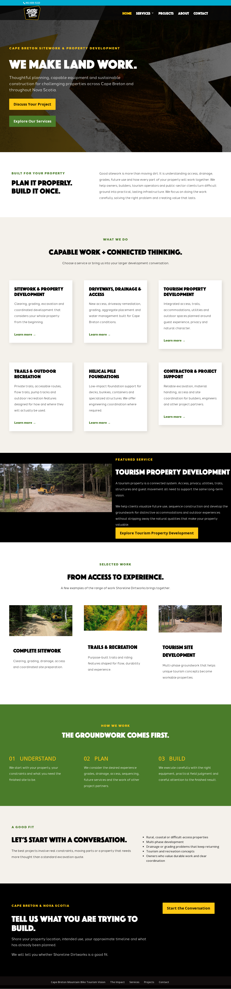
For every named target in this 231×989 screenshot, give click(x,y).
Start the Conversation (188, 908)
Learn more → (25, 334)
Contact (200, 13)
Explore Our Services (32, 121)
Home (127, 13)
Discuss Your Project (32, 104)
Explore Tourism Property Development (157, 533)
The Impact (117, 982)
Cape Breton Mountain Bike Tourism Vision (78, 982)
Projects (166, 13)
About (183, 13)
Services (143, 13)
